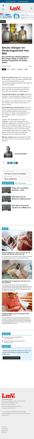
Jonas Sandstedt (20, 154)
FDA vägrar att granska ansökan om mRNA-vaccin (21, 207)
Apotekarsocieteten (11, 1)
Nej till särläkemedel (11, 179)
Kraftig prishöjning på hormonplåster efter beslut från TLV (15, 314)
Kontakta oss (5, 429)
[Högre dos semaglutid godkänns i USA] (6, 190)
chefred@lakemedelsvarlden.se (13, 406)
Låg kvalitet (19, 69)
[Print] (17, 163)
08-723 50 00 (11, 404)
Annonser (4, 427)
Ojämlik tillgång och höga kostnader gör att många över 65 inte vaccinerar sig (16, 253)
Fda (8, 69)
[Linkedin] (11, 163)
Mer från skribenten (20, 183)
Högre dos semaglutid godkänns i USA (20, 189)
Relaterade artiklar (8, 183)
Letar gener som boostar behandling (15, 174)
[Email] (14, 163)
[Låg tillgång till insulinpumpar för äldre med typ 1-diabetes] (17, 278)
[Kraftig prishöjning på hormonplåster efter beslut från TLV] (17, 311)
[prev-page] (3, 214)
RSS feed (4, 432)
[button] (3, 9)
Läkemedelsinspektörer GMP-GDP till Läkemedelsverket (13, 337)
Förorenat (13, 69)
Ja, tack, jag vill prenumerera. (11, 358)
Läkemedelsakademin (23, 1)
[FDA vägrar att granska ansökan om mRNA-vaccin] (6, 208)
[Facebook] (8, 163)
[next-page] (6, 214)
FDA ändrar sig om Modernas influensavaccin (21, 198)
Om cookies (5, 430)
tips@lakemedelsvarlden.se (9, 408)
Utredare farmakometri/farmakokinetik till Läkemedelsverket (14, 341)
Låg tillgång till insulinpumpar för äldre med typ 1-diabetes (16, 282)
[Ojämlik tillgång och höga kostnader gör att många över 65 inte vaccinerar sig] (17, 250)
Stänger (26, 69)
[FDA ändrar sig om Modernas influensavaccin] (6, 199)
